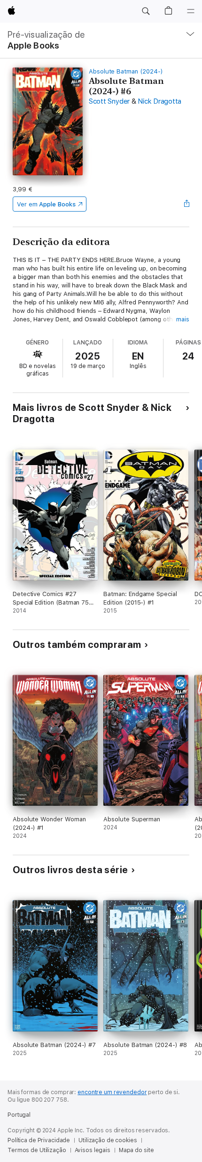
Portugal (19, 1115)
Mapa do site (136, 1150)
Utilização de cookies (107, 1140)
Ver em (46, 204)
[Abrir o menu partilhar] (186, 204)
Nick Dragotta (159, 101)
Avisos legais (92, 1150)
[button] (145, 11)
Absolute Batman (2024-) (126, 71)
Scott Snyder (109, 101)
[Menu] (190, 11)
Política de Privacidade (39, 1140)
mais (182, 319)
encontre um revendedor (112, 1092)
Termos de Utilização (37, 1150)
